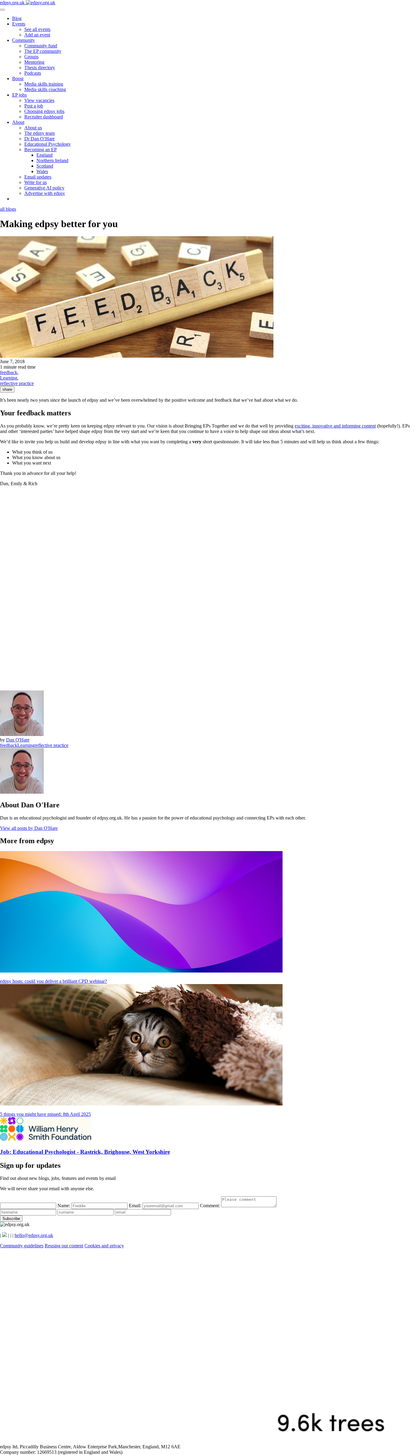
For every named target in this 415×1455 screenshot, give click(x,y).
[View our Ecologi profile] (207, 1441)
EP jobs (19, 94)
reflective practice (17, 383)
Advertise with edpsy (44, 193)
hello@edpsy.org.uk (34, 1235)
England (44, 155)
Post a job (33, 105)
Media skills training (43, 84)
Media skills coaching (45, 89)
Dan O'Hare (17, 739)
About (18, 122)
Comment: (210, 1205)
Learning (8, 377)
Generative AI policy (44, 187)
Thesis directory (39, 67)
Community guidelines (21, 1245)
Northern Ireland (52, 160)
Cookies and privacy (104, 1245)
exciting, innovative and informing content (335, 425)
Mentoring (34, 62)
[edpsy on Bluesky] (4, 1235)
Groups (31, 56)
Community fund (40, 45)
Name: (64, 1205)
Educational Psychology (47, 144)
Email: (135, 1205)
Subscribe (11, 1218)
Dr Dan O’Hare (39, 138)
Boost (17, 78)
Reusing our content (64, 1245)
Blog (17, 18)
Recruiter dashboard (43, 116)
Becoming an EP (40, 149)
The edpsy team (39, 133)
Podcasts (32, 73)
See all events (37, 29)
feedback (8, 372)
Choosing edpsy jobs (44, 111)
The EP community (42, 51)
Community (23, 40)
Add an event (37, 34)
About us (33, 127)
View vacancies (39, 100)
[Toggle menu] (2, 10)
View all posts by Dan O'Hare (29, 828)
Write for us (35, 182)
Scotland (44, 166)
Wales (42, 171)
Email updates (37, 176)
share (7, 389)
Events (18, 23)
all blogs (8, 209)
